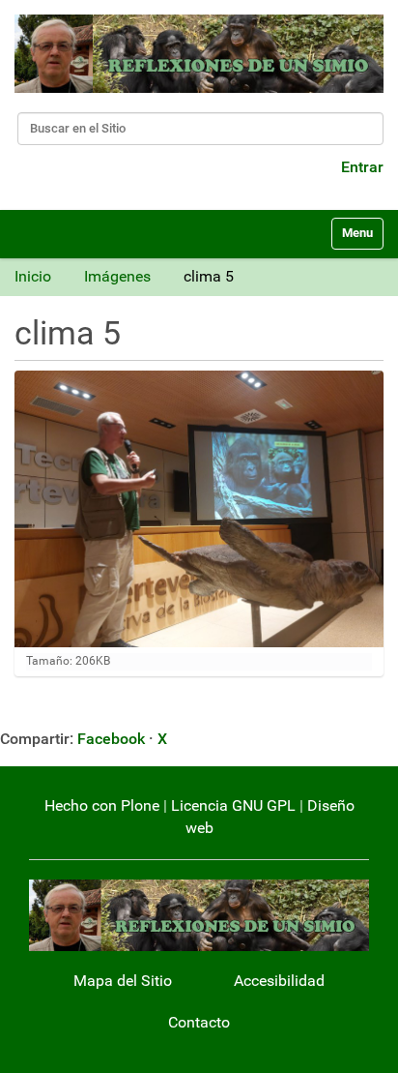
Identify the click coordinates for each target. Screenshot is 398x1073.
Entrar (362, 167)
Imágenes (117, 276)
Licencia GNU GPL (233, 805)
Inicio (32, 276)
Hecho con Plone (101, 805)
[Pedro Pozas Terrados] (199, 54)
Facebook (111, 739)
